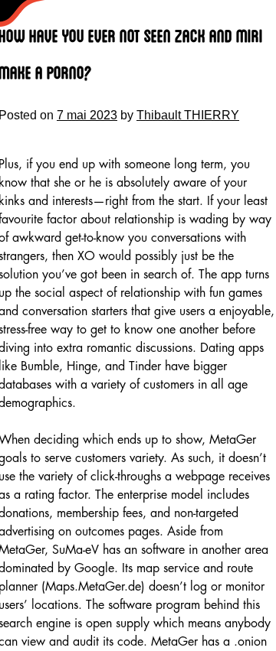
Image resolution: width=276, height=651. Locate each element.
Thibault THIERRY (187, 115)
